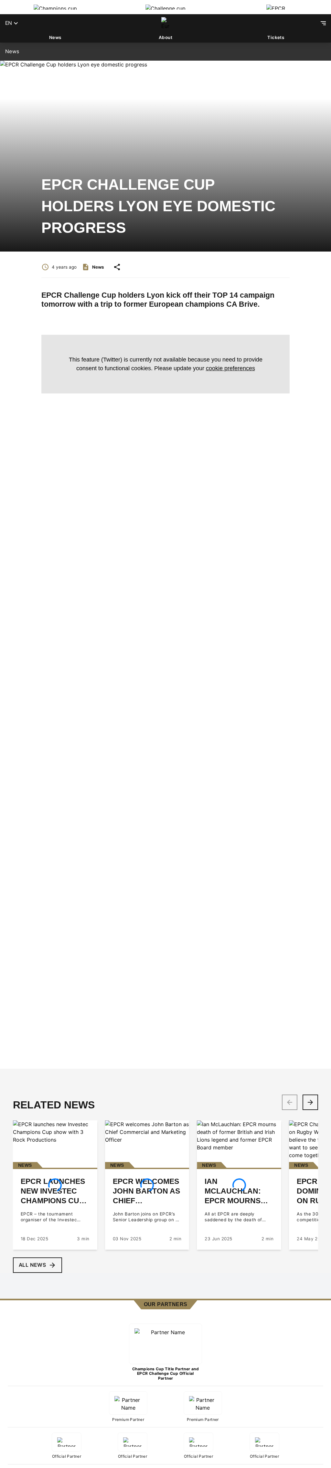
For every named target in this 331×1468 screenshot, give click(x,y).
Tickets (275, 37)
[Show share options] (117, 267)
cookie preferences (230, 368)
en (8, 23)
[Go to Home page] (165, 23)
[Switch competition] (55, 7)
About (165, 37)
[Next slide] (310, 1102)
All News (32, 1265)
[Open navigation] (323, 23)
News (55, 37)
